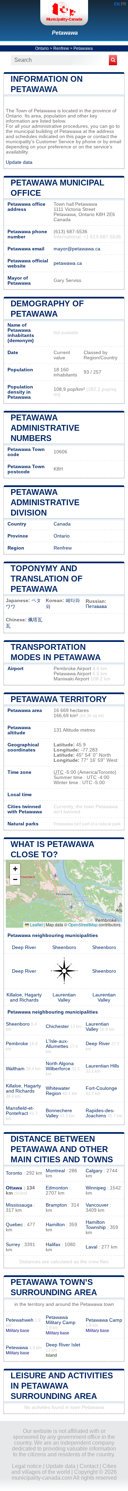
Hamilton (55, 1224)
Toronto (14, 1173)
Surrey (13, 1244)
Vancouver (97, 1205)
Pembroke (17, 1043)
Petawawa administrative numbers (45, 428)
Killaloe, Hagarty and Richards (24, 997)
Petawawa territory (59, 699)
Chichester (57, 1026)
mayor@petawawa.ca (77, 248)
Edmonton (57, 1187)
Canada (62, 524)
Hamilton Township (96, 1225)
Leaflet (36, 924)
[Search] (113, 60)
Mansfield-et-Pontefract (20, 1111)
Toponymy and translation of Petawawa (47, 579)
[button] (15, 869)
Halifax (53, 1244)
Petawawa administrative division (45, 502)
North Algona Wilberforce (60, 1066)
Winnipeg (96, 1187)
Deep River (24, 947)
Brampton (56, 1205)
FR (123, 4)
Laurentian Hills (102, 1066)
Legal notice (27, 1466)
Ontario (42, 48)
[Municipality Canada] (64, 12)
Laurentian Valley (64, 997)
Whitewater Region (58, 1091)
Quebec (14, 1224)
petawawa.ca (68, 263)
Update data (19, 162)
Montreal (55, 1170)
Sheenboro (64, 947)
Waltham (15, 1068)
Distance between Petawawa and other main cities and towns (62, 1149)
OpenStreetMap (83, 924)
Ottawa (14, 1187)
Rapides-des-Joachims (100, 1113)
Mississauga (19, 1205)
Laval (91, 1247)
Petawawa (65, 33)
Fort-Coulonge (101, 1088)
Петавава (96, 606)
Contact (89, 1466)
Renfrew (61, 48)
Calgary (94, 1170)
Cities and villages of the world (63, 1469)
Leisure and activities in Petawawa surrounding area (62, 1386)
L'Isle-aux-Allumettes (57, 1044)
